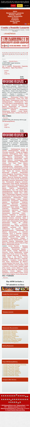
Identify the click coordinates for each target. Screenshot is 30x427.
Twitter (5, 72)
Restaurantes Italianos (9, 335)
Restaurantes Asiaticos (19, 202)
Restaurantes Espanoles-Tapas (12, 340)
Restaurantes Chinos (20, 197)
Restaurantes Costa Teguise (19, 221)
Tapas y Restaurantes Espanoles (12, 194)
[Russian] (28, 400)
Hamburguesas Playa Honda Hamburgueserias (15, 160)
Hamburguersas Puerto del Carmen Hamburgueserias (15, 149)
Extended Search (13, 61)
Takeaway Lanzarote (13, 406)
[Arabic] (8, 396)
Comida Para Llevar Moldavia (11, 371)
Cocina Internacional (21, 274)
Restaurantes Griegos (9, 333)
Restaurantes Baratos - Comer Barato (14, 111)
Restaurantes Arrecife (13, 244)
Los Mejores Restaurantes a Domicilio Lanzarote (15, 232)
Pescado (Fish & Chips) (20, 191)
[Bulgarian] (13, 396)
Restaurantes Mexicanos (10, 204)
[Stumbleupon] (12, 319)
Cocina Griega (6, 269)
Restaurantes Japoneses (10, 210)
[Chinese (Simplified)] (17, 396)
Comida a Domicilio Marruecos (12, 373)
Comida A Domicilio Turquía (11, 375)
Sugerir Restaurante (15, 15)
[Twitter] (6, 316)
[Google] (9, 316)
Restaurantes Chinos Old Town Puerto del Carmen (15, 170)
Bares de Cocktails (17, 269)
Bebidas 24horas (15, 14)
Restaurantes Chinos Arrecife (10, 179)
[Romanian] (26, 400)
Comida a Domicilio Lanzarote (15, 27)
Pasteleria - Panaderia (9, 260)
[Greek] (6, 400)
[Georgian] (2, 400)
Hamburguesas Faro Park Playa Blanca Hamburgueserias (15, 102)
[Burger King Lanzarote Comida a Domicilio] (15, 288)
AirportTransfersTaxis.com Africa (16, 410)
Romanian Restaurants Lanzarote (15, 171)
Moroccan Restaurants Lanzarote (17, 177)
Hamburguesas (6, 197)
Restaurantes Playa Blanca (10, 108)
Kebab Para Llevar (20, 193)
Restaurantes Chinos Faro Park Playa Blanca (15, 162)
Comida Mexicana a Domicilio (18, 258)
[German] (4, 400)
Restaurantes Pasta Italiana (10, 207)
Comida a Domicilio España (11, 370)
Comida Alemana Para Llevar (10, 263)
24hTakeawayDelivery (8, 121)
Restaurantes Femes (9, 308)
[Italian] (11, 400)
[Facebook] (4, 316)
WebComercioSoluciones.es (8, 408)
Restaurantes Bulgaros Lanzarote (16, 182)
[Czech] (21, 396)
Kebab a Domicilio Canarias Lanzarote (15, 217)
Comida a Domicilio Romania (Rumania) (14, 365)
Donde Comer (15, 20)
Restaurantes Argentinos (18, 205)
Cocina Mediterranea (8, 113)
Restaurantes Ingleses (19, 208)
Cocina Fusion (19, 254)
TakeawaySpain (21, 405)
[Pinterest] (21, 316)
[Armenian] (9, 396)
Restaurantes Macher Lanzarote (12, 216)
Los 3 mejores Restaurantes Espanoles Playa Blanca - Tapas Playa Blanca (15, 67)
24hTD (15, 22)
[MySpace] (4, 322)
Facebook (6, 70)
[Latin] (13, 400)
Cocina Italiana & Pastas (19, 268)
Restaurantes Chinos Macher (10, 183)
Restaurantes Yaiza (8, 302)
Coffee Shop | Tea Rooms (12, 257)
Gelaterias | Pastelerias (18, 214)
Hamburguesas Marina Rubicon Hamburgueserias (15, 187)
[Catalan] (15, 396)
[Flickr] (24, 319)
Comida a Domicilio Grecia (11, 367)
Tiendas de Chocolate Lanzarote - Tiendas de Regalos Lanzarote (15, 152)
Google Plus (7, 73)
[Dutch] (24, 396)
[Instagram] (18, 316)
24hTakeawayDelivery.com (9, 405)
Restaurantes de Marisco (19, 261)
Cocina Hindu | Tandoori (16, 266)
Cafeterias (11, 264)
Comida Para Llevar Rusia (10, 374)
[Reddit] (9, 319)
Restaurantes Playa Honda (10, 225)
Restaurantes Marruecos (10, 332)
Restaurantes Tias (8, 304)
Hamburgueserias (7, 193)
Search (5, 61)
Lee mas (26, 5)
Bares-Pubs (15, 213)
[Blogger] (6, 319)
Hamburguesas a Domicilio (11, 336)
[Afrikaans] (4, 396)
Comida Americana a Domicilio (17, 255)
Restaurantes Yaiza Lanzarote (14, 224)
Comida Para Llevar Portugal (11, 366)
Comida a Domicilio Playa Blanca (12, 297)
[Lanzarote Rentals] (15, 42)
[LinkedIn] (24, 316)
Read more (5, 117)
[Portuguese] (24, 400)
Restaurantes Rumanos (10, 331)
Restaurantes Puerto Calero (11, 305)
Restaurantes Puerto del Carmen (14, 222)
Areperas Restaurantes (19, 109)
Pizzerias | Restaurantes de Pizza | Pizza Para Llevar (15, 195)
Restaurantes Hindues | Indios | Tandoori (14, 199)
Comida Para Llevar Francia (11, 369)
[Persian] (20, 400)
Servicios (15, 17)
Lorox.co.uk (20, 408)
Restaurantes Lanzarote (15, 12)
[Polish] (22, 400)
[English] (2, 396)
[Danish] (22, 396)
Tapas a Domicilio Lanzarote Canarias (15, 104)
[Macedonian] (15, 400)
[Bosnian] (11, 396)
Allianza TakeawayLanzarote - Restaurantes (15, 229)
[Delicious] (4, 319)
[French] (28, 396)
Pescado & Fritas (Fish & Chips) (12, 339)
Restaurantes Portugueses (10, 200)
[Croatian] (19, 396)
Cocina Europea (19, 264)
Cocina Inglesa (15, 271)
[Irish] (9, 400)
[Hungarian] (8, 400)
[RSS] (18, 319)
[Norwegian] (19, 400)
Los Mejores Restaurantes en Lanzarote (15, 105)
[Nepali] (17, 400)
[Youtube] (12, 316)
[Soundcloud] (15, 316)
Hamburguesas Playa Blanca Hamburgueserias (15, 185)
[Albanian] (6, 396)
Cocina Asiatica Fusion (16, 272)
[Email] (15, 319)
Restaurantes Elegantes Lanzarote (15, 226)
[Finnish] (26, 396)
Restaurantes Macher (9, 306)
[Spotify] (21, 319)
